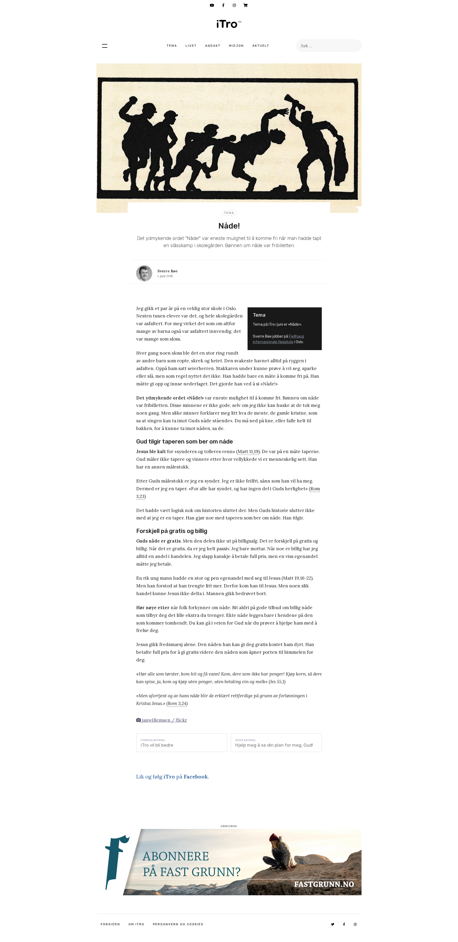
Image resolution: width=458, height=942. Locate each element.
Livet (191, 46)
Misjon (236, 46)
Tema (172, 46)
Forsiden (110, 924)
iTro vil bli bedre (157, 745)
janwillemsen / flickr (164, 720)
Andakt (213, 46)
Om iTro (136, 924)
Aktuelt (260, 46)
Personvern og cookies (178, 924)
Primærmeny (104, 45)
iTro (229, 24)
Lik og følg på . (172, 776)
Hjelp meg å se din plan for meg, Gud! (274, 745)
